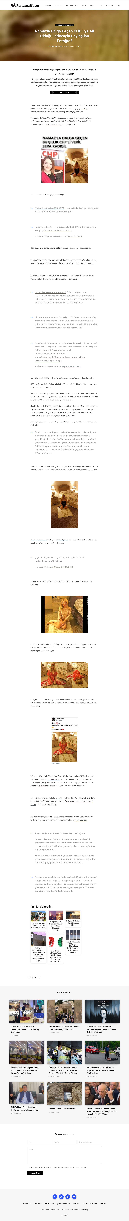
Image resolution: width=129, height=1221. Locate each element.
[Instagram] (67, 1196)
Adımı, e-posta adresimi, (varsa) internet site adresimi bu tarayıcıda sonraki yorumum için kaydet (58, 1167)
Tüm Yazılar (49, 1204)
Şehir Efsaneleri (63, 1204)
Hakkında (37, 1204)
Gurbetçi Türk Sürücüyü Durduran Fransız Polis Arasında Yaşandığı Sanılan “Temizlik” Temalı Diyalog (63, 1070)
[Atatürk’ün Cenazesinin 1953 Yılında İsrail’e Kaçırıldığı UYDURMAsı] (64, 1011)
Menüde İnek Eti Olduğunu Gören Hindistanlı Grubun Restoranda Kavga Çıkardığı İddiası (25, 1070)
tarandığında (62, 540)
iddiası (84, 108)
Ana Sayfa (27, 1204)
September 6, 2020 (71, 366)
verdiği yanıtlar (53, 779)
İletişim (103, 1204)
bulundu (71, 415)
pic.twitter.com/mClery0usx (48, 561)
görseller (59, 798)
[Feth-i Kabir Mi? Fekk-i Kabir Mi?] (64, 1093)
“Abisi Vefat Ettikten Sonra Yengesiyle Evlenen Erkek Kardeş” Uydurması (25, 1029)
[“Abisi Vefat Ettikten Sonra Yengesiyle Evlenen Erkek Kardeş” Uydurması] (26, 1011)
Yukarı (65, 1215)
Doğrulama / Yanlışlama (64, 25)
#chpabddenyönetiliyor (57, 357)
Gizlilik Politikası (90, 1204)
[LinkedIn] (35, 977)
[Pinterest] (39, 977)
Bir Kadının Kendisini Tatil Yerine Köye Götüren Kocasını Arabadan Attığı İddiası (101, 1070)
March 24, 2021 (74, 236)
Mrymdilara (44, 785)
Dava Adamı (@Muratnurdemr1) (50, 292)
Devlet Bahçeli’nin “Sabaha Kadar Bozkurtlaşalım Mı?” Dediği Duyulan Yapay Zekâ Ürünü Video (102, 1111)
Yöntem (76, 1204)
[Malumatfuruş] (25, 5)
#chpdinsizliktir (77, 357)
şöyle (77, 820)
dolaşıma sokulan (53, 124)
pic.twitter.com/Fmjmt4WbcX (57, 230)
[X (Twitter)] (61, 1196)
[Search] (118, 5)
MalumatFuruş (82, 1210)
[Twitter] (32, 977)
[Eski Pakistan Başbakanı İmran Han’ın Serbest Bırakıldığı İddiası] (26, 1093)
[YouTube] (74, 1196)
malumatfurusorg (55, 46)
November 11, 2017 (63, 567)
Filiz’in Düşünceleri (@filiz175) (49, 208)
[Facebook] (29, 977)
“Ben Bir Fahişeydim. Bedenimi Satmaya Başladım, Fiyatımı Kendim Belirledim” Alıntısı (102, 1029)
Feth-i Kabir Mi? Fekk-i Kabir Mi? (62, 1109)
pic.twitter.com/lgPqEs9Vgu (48, 360)
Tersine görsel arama (39, 540)
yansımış (83, 820)
